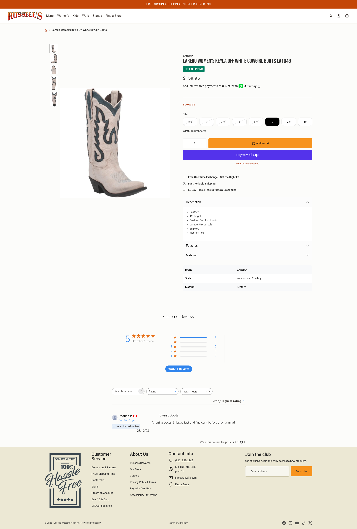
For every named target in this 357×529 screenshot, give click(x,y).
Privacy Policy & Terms (143, 482)
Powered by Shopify (91, 523)
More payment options (247, 163)
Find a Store (182, 484)
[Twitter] (310, 523)
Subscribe (301, 471)
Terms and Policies (178, 523)
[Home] (46, 30)
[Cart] (347, 16)
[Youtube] (297, 523)
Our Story (135, 469)
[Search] (331, 16)
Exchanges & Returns (103, 467)
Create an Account (102, 492)
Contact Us (97, 480)
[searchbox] (125, 391)
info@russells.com (186, 477)
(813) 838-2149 (184, 460)
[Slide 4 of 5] (54, 83)
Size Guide (189, 104)
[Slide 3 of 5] (54, 70)
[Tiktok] (303, 523)
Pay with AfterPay (140, 488)
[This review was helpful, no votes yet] (234, 442)
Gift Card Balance (101, 505)
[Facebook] (284, 523)
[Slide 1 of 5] (54, 48)
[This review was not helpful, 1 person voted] (241, 442)
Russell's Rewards (140, 462)
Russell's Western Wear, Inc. (66, 523)
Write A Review (178, 369)
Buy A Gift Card (100, 499)
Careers (134, 475)
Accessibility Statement (143, 494)
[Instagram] (290, 523)
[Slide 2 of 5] (54, 58)
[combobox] (162, 391)
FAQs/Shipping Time (103, 473)
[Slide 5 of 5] (54, 99)
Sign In (95, 486)
